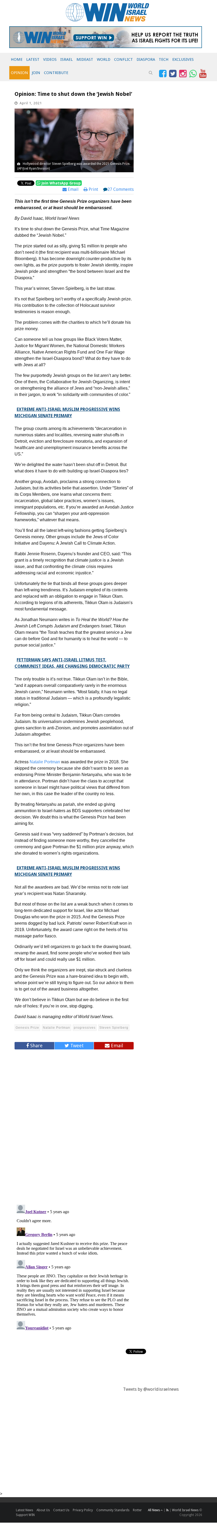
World (103, 59)
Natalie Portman (45, 762)
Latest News (24, 1510)
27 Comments (120, 189)
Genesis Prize (27, 1028)
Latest (32, 59)
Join (36, 72)
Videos (50, 59)
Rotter (137, 1510)
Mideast (84, 59)
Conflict (123, 59)
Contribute (56, 72)
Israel (66, 59)
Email (73, 189)
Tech (164, 59)
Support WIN (25, 1515)
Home (16, 59)
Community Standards (112, 1510)
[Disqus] (74, 1124)
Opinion (19, 72)
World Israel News (185, 1510)
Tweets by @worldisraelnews (151, 1389)
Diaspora (146, 59)
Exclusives (183, 59)
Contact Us (61, 1510)
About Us (43, 1510)
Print (93, 189)
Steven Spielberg (113, 1028)
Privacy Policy (83, 1510)
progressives (85, 1028)
